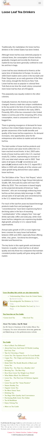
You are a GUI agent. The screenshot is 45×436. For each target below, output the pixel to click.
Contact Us (11, 432)
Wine (2, 427)
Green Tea (8, 355)
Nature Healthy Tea (12, 385)
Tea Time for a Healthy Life (24, 368)
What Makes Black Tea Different (16, 375)
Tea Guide (15, 406)
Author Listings (32, 432)
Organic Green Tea (11, 388)
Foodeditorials (30, 435)
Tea (6, 400)
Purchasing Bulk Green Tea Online (17, 398)
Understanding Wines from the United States (26, 296)
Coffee (12, 425)
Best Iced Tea (28, 318)
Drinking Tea (9, 393)
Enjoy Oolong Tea (11, 403)
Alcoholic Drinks (25, 425)
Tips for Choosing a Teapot (14, 353)
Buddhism (13, 400)
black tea (9, 332)
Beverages (3, 425)
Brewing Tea (9, 370)
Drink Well (8, 363)
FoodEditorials (5, 423)
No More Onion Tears (12, 390)
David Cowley (17, 299)
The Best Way (20, 370)
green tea (37, 329)
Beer (36, 425)
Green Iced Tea (9, 318)
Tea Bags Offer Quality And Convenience (20, 395)
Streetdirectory (20, 435)
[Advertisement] (22, 29)
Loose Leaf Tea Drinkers (18, 12)
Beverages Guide (15, 423)
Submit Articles (21, 432)
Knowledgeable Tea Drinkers (20, 301)
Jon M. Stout (22, 324)
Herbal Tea (8, 368)
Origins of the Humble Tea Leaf (21, 306)
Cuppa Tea (8, 358)
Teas (17, 425)
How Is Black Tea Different (14, 345)
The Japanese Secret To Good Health (26, 355)
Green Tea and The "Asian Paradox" (18, 383)
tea (32, 329)
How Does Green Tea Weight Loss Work (19, 373)
